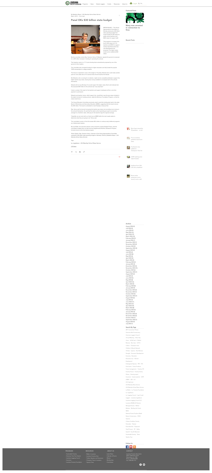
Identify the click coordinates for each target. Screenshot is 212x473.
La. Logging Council (131, 395)
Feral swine (129, 366)
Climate (128, 350)
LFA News (73, 146)
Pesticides (128, 424)
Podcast (134, 424)
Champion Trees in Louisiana (93, 460)
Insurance (128, 377)
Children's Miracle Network (133, 348)
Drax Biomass (139, 350)
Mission (109, 458)
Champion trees (135, 345)
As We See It (133, 340)
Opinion (128, 418)
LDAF (142, 377)
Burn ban (133, 343)
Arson (127, 340)
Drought (128, 353)
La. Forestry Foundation (138, 390)
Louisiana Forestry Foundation (74, 462)
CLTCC (138, 343)
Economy (128, 356)
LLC (135, 379)
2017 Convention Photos (132, 330)
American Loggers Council (133, 335)
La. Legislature (75, 143)
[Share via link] (84, 152)
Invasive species (136, 377)
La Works (128, 390)
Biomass (128, 343)
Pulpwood (137, 426)
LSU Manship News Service (133, 384)
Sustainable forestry (131, 434)
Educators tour (129, 358)
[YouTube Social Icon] (130, 446)
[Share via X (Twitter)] (76, 152)
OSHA (139, 416)
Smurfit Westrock (135, 432)
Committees (110, 462)
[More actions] (119, 15)
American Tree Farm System (73, 456)
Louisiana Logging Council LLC (134, 400)
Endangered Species (131, 364)
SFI (134, 429)
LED (132, 379)
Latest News (110, 454)
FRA (139, 364)
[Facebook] (140, 464)
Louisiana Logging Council (73, 458)
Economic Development (137, 353)
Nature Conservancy (131, 416)
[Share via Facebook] (72, 152)
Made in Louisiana (91, 454)
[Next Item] (141, 18)
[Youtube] (144, 464)
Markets (128, 408)
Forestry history (139, 371)
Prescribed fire (129, 426)
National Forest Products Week (134, 413)
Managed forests (130, 405)
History (127, 374)
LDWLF (128, 379)
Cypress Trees (90, 462)
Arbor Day (137, 337)
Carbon (128, 345)
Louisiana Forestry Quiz (92, 456)
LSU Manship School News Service (90, 143)
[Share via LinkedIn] (80, 152)
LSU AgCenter (129, 382)
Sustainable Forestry (71, 454)
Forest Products (137, 366)
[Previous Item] (128, 18)
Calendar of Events (112, 456)
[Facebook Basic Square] (127, 446)
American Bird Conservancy (133, 332)
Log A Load (140, 395)
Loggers (128, 398)
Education (134, 356)
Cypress (133, 350)
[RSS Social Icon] (134, 446)
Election (136, 358)
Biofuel (139, 340)
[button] (85, 4)
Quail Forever (129, 429)
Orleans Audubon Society (132, 421)
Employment (129, 361)
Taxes (138, 434)
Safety (138, 429)
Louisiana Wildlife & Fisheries (133, 403)
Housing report (134, 374)
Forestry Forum (130, 371)
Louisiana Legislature (136, 398)
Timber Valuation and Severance (94, 458)
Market (137, 405)
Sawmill (128, 432)
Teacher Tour (129, 437)
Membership (110, 460)
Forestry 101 (141, 369)
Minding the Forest (136, 408)
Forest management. (131, 369)
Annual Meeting (130, 337)
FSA (142, 364)
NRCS (127, 411)
